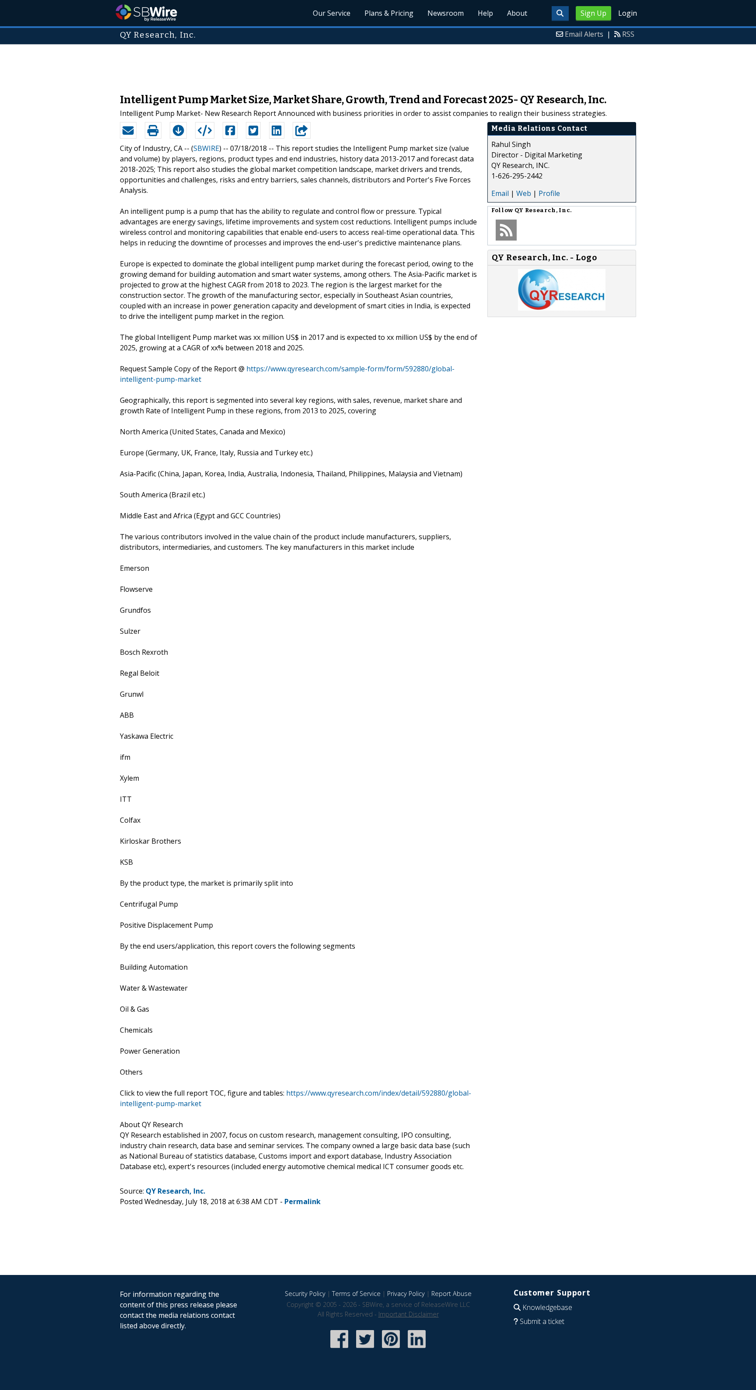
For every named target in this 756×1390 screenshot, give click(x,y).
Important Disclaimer (408, 1314)
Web (523, 193)
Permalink (302, 1201)
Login (627, 13)
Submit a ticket (542, 1321)
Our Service (331, 13)
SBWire (146, 12)
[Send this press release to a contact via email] (128, 130)
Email (500, 193)
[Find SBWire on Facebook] (339, 1349)
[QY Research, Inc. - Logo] (562, 308)
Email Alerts (584, 34)
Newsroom (445, 13)
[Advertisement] (378, 64)
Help (485, 13)
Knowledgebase (547, 1307)
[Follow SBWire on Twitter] (365, 1349)
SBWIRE (206, 148)
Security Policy (305, 1293)
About (517, 13)
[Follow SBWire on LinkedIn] (417, 1349)
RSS (628, 34)
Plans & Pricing (388, 13)
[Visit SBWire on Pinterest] (391, 1349)
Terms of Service (356, 1293)
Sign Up (593, 13)
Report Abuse (451, 1293)
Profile (549, 193)
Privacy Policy (406, 1293)
